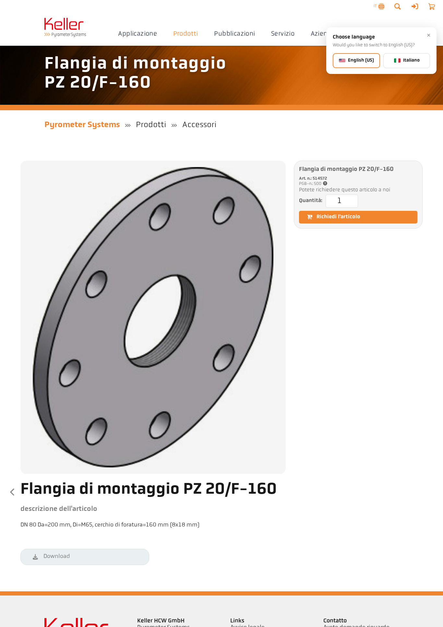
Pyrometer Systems (82, 125)
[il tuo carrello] (432, 6)
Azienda (323, 34)
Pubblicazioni (234, 34)
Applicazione (137, 34)
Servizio (282, 34)
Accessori (199, 125)
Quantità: (310, 200)
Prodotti (185, 34)
